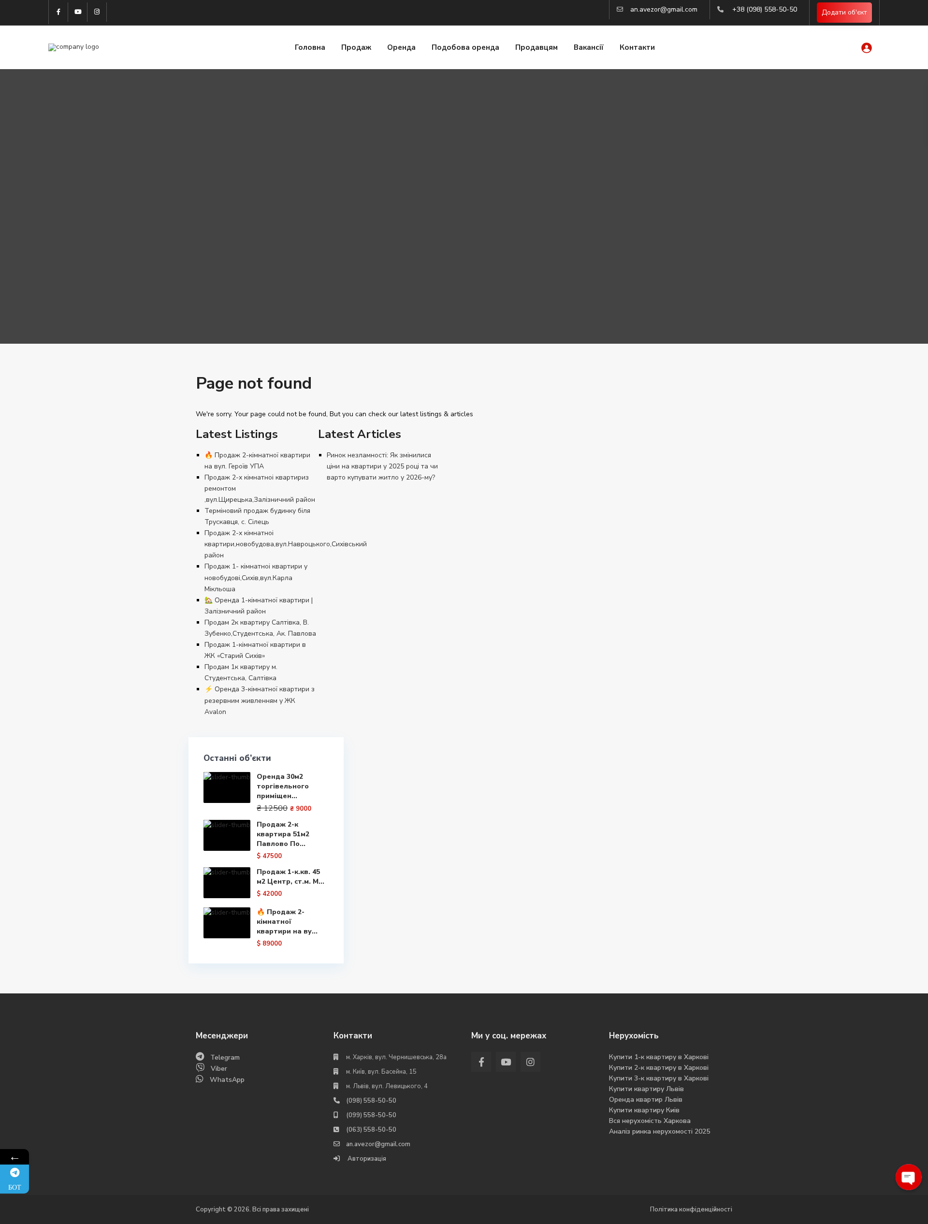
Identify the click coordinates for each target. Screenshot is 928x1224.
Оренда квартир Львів (645, 1099)
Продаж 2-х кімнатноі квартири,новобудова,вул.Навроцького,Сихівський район (285, 544)
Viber (219, 1068)
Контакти (637, 47)
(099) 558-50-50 (371, 1115)
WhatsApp (227, 1079)
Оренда (401, 47)
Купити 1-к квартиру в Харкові (659, 1057)
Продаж (356, 47)
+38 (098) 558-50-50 (764, 9)
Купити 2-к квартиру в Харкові (659, 1067)
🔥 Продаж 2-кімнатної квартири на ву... (287, 921)
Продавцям (536, 47)
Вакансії (589, 47)
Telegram (225, 1057)
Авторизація (366, 1158)
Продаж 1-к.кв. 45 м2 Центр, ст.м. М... (290, 876)
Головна (310, 47)
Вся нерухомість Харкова (650, 1120)
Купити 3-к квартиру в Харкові (659, 1078)
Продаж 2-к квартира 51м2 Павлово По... (283, 834)
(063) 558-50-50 (371, 1129)
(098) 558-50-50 (371, 1100)
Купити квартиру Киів (644, 1110)
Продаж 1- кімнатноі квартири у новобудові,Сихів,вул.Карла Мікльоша (255, 577)
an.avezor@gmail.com (663, 9)
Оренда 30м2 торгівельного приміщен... (283, 786)
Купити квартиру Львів (646, 1088)
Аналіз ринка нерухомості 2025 (659, 1131)
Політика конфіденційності (691, 1209)
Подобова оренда (465, 47)
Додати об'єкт (844, 12)
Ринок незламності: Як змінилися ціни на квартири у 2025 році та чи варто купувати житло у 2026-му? (382, 466)
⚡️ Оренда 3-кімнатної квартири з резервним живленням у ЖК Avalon (259, 700)
